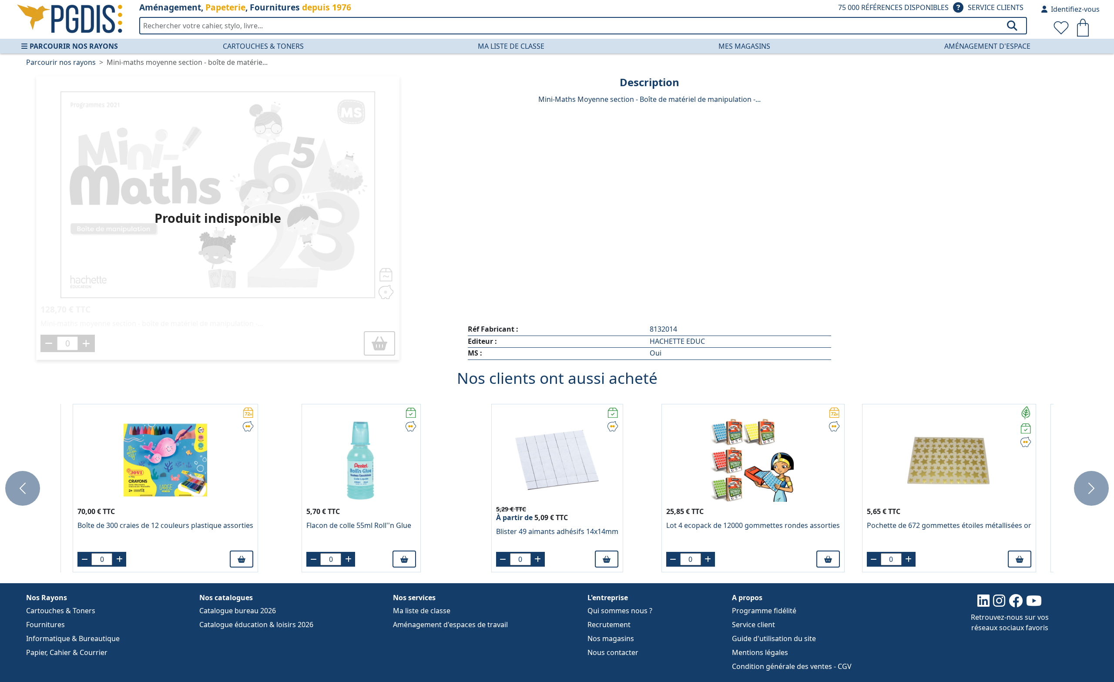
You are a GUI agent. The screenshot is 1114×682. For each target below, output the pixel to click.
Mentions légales (760, 652)
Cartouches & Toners (263, 46)
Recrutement (609, 624)
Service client (753, 624)
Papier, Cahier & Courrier (66, 652)
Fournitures (45, 624)
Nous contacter (612, 652)
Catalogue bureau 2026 (237, 610)
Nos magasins (610, 638)
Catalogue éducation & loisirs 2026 (256, 624)
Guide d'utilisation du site (774, 638)
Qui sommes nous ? (619, 610)
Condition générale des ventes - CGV (792, 666)
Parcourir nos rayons (74, 46)
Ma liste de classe (511, 46)
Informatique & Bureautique (73, 638)
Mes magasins (744, 46)
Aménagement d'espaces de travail (450, 624)
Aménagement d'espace (987, 46)
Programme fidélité (764, 610)
